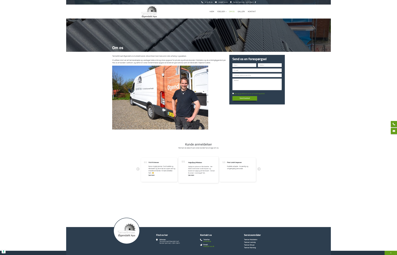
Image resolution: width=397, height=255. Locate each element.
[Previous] (138, 169)
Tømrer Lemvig (250, 242)
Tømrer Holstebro (250, 239)
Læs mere (151, 175)
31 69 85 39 (208, 2)
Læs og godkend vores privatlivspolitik (249, 93)
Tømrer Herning (250, 247)
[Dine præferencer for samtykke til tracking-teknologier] (4, 251)
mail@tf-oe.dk (223, 2)
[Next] (259, 169)
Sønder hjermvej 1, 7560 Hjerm (243, 2)
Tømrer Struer (249, 245)
